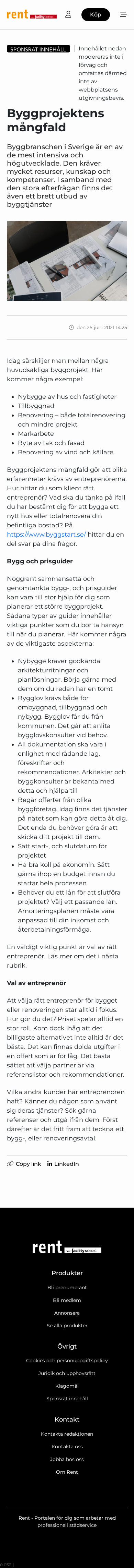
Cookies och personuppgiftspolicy (67, 1360)
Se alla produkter (67, 1325)
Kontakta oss (67, 1447)
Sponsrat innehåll (67, 1399)
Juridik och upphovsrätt (67, 1373)
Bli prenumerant (67, 1287)
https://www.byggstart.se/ (46, 534)
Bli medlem (67, 1300)
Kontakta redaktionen (67, 1434)
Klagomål (67, 1386)
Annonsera (67, 1313)
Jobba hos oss (67, 1459)
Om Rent (67, 1472)
